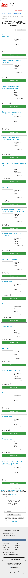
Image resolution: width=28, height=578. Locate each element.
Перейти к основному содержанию (8, 0)
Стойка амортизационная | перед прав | (12, 36)
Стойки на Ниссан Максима (9, 15)
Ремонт (17, 549)
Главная (3, 13)
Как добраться (18, 10)
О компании (5, 543)
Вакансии (17, 545)
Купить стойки (6, 547)
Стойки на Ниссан (17, 13)
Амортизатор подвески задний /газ (14, 164)
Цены (16, 543)
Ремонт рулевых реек (8, 552)
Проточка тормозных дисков (10, 554)
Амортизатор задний (10, 259)
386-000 (12, 4)
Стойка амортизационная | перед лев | (12, 61)
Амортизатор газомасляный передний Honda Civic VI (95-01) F (14, 210)
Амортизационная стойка (11, 370)
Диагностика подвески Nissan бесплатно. (11, 490)
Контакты (4, 545)
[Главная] (4, 4)
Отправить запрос (14, 514)
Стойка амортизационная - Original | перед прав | (12, 138)
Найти (21, 30)
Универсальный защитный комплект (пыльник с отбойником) (12, 463)
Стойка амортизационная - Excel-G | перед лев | (12, 113)
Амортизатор (7, 187)
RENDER (15, 568)
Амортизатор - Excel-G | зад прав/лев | (12, 234)
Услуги (16, 547)
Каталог (9, 13)
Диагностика (5, 549)
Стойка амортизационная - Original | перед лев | (12, 87)
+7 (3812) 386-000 (10, 535)
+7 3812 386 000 (14, 494)
